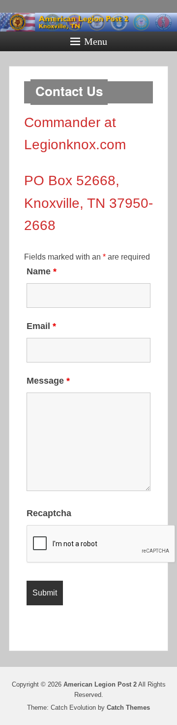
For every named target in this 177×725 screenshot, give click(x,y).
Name (42, 271)
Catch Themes (128, 707)
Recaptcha (49, 513)
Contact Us (69, 91)
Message (48, 381)
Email (41, 326)
